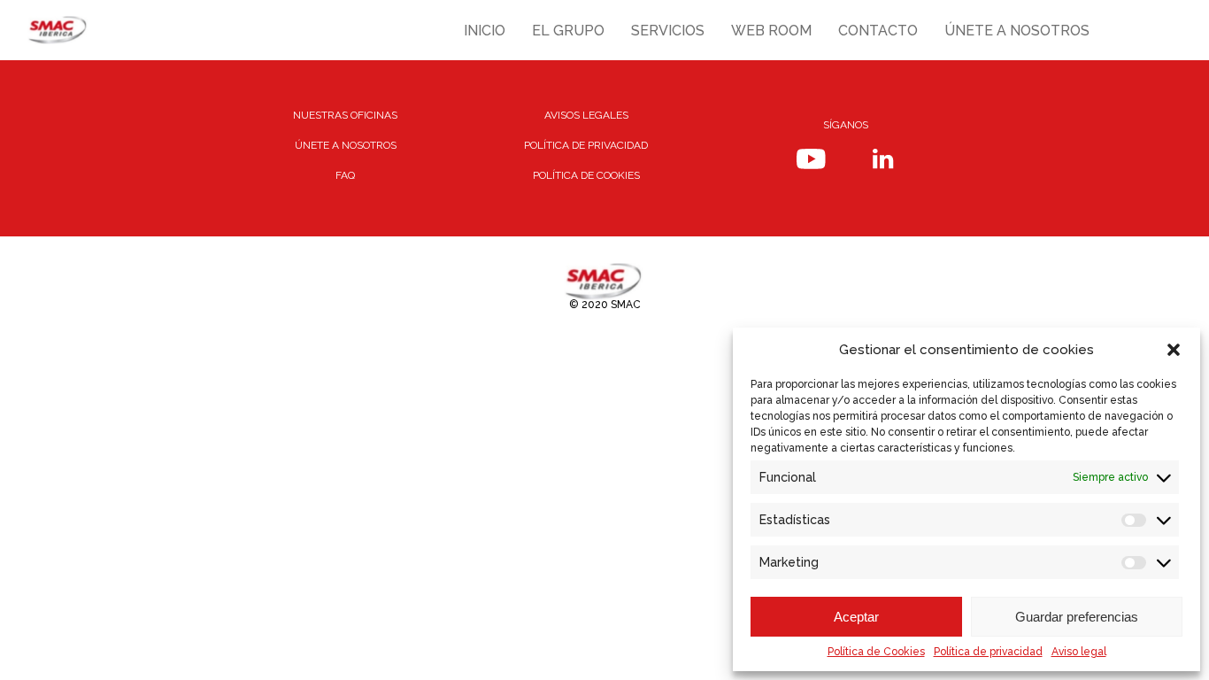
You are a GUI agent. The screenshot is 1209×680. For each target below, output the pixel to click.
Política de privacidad (988, 651)
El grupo (568, 30)
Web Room (771, 30)
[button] (1173, 350)
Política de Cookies (876, 651)
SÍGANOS (845, 125)
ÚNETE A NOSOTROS (346, 145)
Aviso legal (1078, 651)
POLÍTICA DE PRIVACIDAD (586, 145)
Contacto (878, 30)
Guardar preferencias (1076, 616)
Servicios (668, 30)
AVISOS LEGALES (586, 115)
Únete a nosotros (1017, 30)
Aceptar (856, 616)
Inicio (484, 30)
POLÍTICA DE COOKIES (586, 175)
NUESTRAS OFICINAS (345, 115)
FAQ (345, 175)
